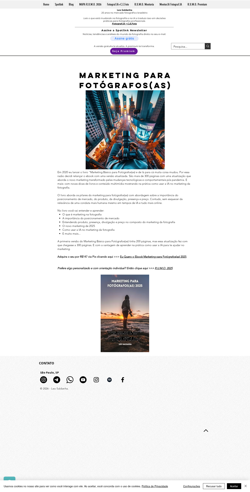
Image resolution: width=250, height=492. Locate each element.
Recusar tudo (214, 486)
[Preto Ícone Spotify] (109, 379)
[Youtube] (83, 379)
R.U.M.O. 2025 (164, 268)
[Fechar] (245, 486)
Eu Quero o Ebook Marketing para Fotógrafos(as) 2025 (153, 256)
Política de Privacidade (155, 486)
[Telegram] (56, 379)
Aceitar (234, 486)
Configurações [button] (191, 486)
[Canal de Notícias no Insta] (43, 379)
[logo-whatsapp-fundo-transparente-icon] (69, 379)
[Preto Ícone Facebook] (122, 379)
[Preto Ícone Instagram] (96, 379)
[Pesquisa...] (207, 46)
